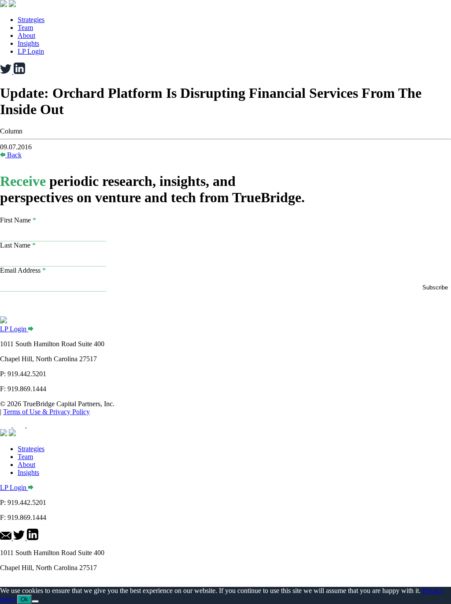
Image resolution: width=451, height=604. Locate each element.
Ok (24, 599)
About (26, 35)
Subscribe (435, 287)
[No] (35, 601)
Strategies (31, 19)
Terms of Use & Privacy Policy (46, 411)
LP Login (31, 51)
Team (25, 27)
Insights (28, 43)
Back (14, 155)
